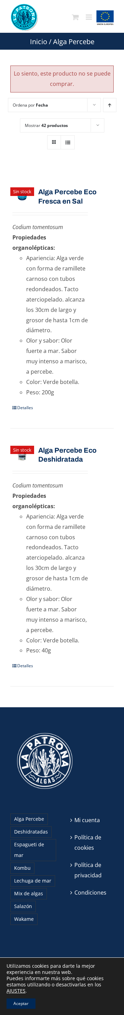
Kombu (22, 868)
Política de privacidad (88, 870)
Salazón (23, 906)
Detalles (25, 408)
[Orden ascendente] (109, 105)
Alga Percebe (29, 819)
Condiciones (90, 892)
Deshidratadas (31, 831)
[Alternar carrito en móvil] (75, 17)
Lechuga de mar (32, 880)
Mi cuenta (87, 820)
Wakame (24, 919)
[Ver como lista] (67, 142)
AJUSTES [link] (16, 990)
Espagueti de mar (29, 849)
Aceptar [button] (21, 1003)
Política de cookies (87, 842)
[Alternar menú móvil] (89, 17)
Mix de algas (28, 893)
